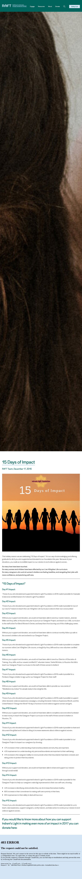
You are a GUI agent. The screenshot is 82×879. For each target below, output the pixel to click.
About (50, 6)
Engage (32, 6)
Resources (41, 6)
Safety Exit (74, 6)
